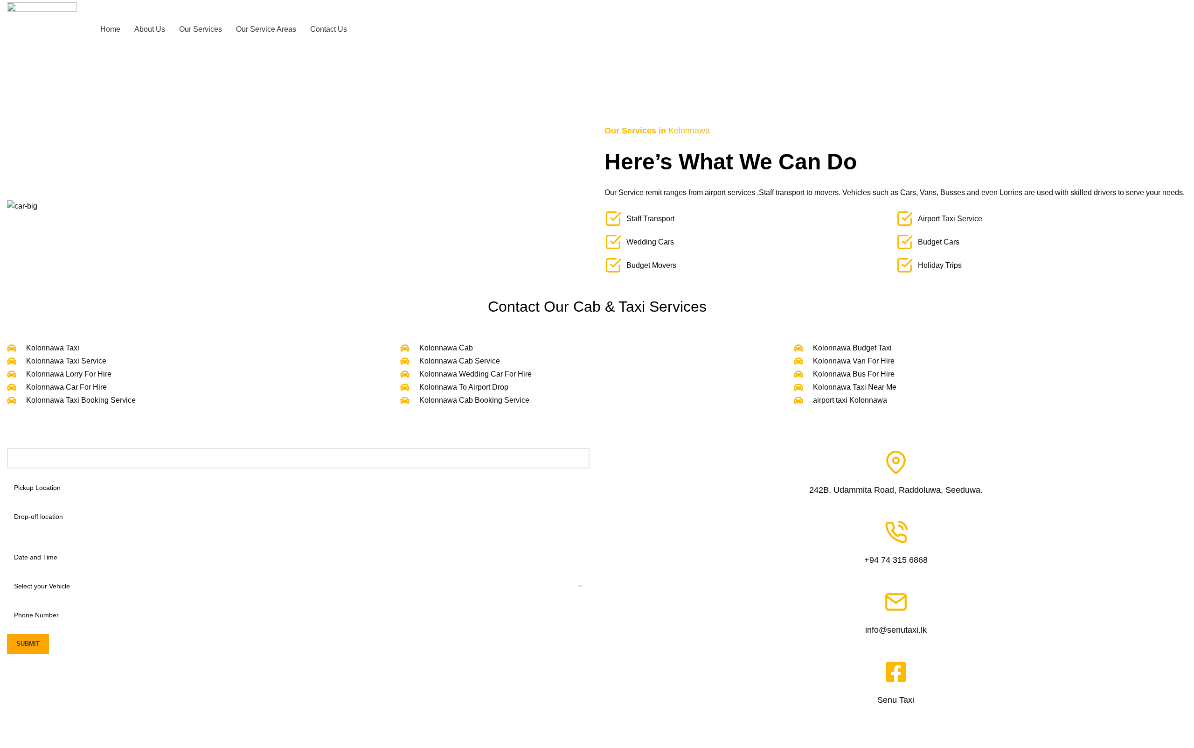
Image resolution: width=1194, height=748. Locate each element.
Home (14, 108)
